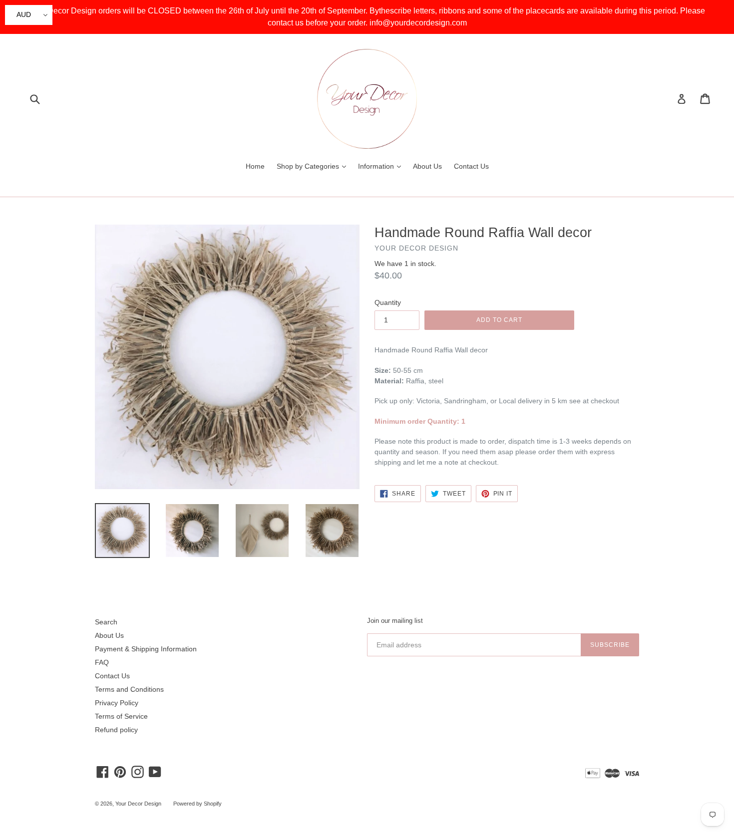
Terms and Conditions (129, 689)
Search (106, 622)
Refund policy (116, 730)
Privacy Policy (116, 703)
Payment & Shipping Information (146, 649)
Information (382, 166)
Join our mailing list (395, 620)
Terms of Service (121, 716)
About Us (427, 166)
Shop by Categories (314, 166)
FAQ (102, 662)
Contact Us (471, 166)
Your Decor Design (138, 804)
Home (255, 166)
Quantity (387, 302)
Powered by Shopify (197, 804)
